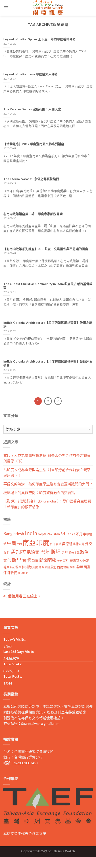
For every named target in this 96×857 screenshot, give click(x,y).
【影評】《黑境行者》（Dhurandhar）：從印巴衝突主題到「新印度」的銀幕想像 (47, 504)
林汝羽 (84, 560)
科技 (12, 567)
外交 (88, 543)
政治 (84, 552)
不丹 (79, 534)
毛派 (6, 567)
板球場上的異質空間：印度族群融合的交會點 (39, 492)
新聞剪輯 (47, 560)
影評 (64, 552)
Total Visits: (12, 664)
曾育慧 (74, 560)
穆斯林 (20, 567)
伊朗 (19, 544)
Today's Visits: (14, 639)
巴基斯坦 (50, 552)
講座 (66, 567)
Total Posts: (12, 676)
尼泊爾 (33, 552)
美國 (35, 567)
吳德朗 (67, 544)
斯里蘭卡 (21, 560)
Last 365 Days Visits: (19, 652)
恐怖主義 (74, 552)
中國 (11, 543)
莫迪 (53, 567)
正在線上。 (22, 596)
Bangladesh (13, 533)
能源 (41, 567)
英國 (47, 567)
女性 (6, 552)
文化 (7, 560)
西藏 (60, 567)
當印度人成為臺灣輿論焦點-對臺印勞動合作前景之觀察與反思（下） (46, 458)
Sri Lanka (68, 533)
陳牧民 (12, 573)
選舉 (79, 566)
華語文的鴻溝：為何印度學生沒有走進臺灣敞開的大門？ (48, 484)
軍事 (72, 567)
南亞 (29, 542)
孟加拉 (18, 552)
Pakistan (53, 534)
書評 (66, 560)
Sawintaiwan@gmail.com (40, 723)
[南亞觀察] (48, 8)
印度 (42, 542)
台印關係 (55, 544)
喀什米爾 (78, 544)
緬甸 (28, 567)
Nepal (42, 534)
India (31, 533)
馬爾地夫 (23, 573)
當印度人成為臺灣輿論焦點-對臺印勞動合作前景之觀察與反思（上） (46, 472)
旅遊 (59, 560)
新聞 (35, 560)
